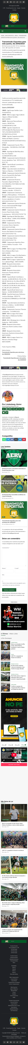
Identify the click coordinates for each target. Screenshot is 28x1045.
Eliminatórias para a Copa (14, 1005)
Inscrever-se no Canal (14, 764)
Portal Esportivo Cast (11, 8)
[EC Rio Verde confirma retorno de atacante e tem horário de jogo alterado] (5, 666)
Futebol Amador (14, 946)
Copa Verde (14, 980)
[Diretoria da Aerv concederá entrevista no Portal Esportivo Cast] (14, 458)
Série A (14, 967)
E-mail (17, 568)
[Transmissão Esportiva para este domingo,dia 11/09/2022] (14, 510)
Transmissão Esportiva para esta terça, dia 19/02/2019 (13, 352)
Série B (14, 969)
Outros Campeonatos (14, 984)
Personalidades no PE (14, 947)
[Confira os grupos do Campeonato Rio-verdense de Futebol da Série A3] (5, 687)
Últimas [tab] (5, 634)
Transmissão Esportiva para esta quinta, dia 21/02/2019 (14, 358)
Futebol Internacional (14, 1000)
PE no (3, 745)
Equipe (18, 8)
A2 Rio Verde (14, 951)
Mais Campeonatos (14, 977)
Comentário (6, 547)
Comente (17, 47)
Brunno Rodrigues (15, 1036)
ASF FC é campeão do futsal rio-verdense (13, 850)
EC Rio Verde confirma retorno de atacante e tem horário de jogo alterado (17, 667)
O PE (4, 8)
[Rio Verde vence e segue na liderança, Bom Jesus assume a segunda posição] (5, 676)
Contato (14, 10)
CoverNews (12, 1037)
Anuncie (23, 8)
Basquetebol (14, 990)
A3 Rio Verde (13, 684)
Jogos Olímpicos (14, 989)
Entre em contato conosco (17, 381)
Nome (4, 568)
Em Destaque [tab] (7, 638)
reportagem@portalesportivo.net (10, 385)
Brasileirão (14, 965)
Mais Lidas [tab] (14, 634)
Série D (14, 972)
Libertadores (14, 1007)
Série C (14, 970)
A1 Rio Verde (14, 949)
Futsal (12, 654)
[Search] (25, 31)
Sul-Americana (14, 1010)
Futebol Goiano (14, 642)
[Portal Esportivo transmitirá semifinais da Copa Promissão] (14, 484)
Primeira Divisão (14, 957)
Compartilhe (10, 47)
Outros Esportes (14, 995)
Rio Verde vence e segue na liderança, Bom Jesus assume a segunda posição (18, 677)
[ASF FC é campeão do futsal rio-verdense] (5, 656)
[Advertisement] (14, 784)
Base (14, 962)
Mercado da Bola (14, 974)
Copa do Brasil (14, 979)
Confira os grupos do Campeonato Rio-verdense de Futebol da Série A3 (18, 688)
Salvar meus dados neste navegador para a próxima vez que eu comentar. (13, 584)
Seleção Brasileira (14, 1008)
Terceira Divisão (14, 960)
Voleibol (14, 994)
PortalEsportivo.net (15, 1032)
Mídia (4, 464)
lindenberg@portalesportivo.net (10, 406)
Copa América (14, 1003)
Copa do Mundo (14, 1002)
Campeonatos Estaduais (14, 982)
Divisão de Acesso (14, 674)
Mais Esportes (14, 987)
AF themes (19, 1037)
